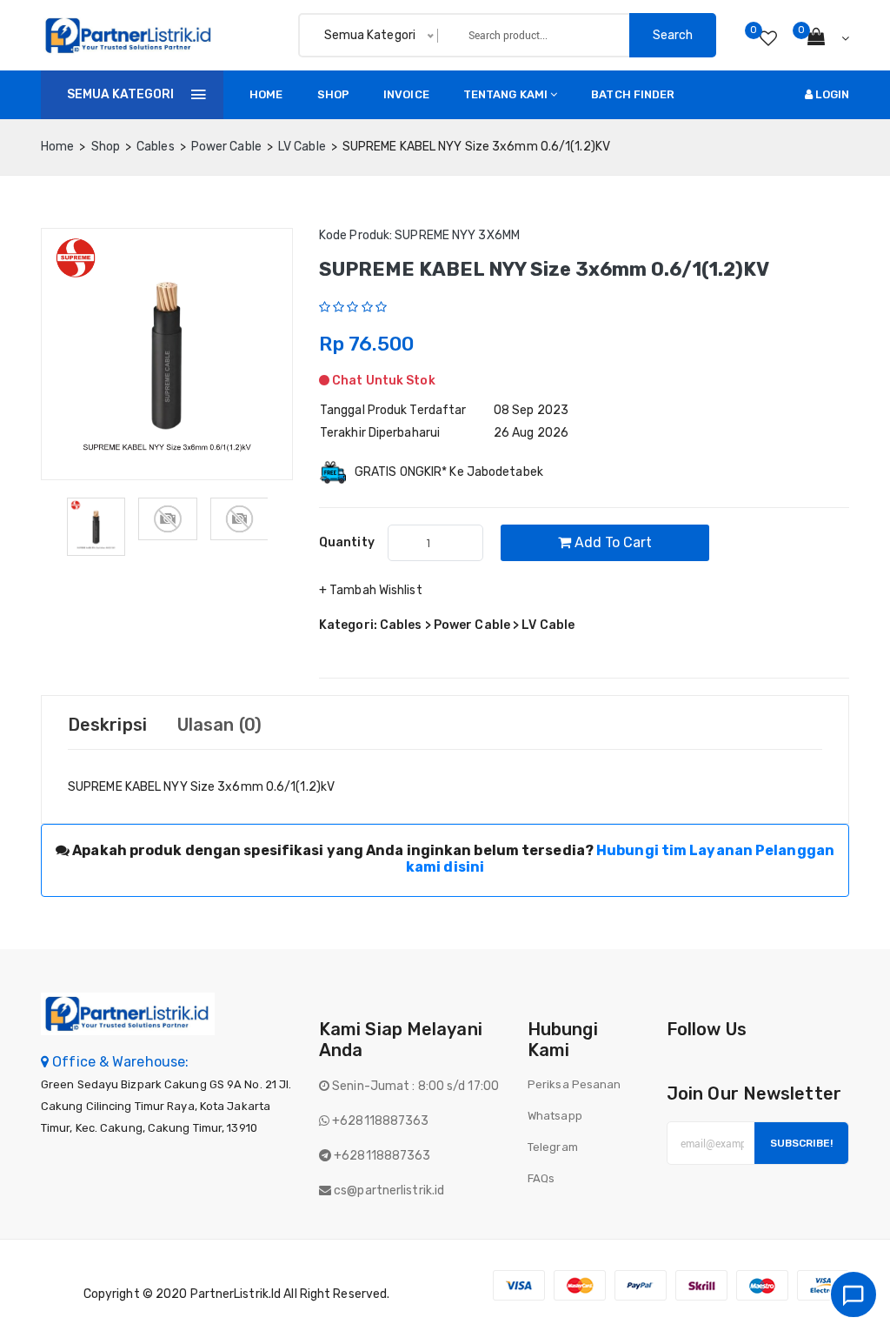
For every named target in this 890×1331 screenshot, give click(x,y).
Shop (333, 94)
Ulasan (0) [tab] (219, 724)
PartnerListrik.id (236, 1294)
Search (673, 35)
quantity (347, 542)
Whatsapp (555, 1115)
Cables (155, 146)
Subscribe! (801, 1143)
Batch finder (632, 94)
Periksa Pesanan (574, 1084)
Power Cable (226, 146)
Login (831, 94)
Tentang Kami (505, 94)
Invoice (406, 94)
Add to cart (611, 542)
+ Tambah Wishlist (370, 590)
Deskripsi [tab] (107, 724)
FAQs (541, 1178)
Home (265, 94)
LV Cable (302, 146)
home (57, 146)
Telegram (553, 1147)
